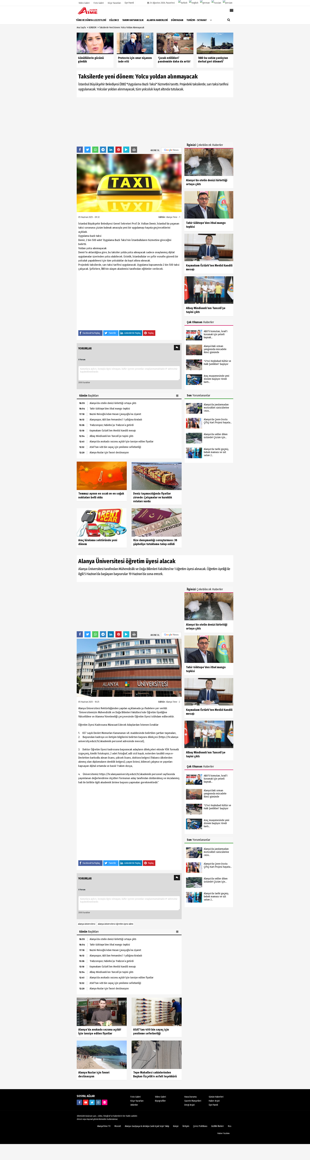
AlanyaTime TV (103, 1126)
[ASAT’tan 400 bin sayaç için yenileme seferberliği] (157, 1011)
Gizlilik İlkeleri (217, 1126)
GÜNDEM (92, 27)
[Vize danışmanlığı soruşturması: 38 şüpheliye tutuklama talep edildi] (157, 522)
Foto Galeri (135, 1096)
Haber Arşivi (214, 1100)
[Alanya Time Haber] (93, 10)
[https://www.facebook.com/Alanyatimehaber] (79, 1102)
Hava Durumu (190, 1096)
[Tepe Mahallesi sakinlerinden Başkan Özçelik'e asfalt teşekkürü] (157, 1054)
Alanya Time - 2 (173, 701)
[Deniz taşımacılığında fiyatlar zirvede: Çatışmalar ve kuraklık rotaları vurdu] (157, 475)
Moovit (117, 1126)
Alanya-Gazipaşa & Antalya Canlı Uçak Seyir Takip (147, 1126)
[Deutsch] (205, 3)
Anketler (134, 1105)
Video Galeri (160, 1096)
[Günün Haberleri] (177, 395)
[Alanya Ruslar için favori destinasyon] (102, 1054)
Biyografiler (160, 1100)
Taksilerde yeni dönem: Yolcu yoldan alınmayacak (121, 27)
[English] (193, 3)
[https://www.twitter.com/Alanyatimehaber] (92, 1102)
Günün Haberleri (216, 1096)
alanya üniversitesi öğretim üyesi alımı (115, 924)
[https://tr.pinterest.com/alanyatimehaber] (104, 1102)
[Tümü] (210, 20)
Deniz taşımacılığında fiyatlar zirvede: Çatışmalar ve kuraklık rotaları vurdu (152, 497)
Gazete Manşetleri (192, 1100)
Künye (176, 1126)
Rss (229, 1126)
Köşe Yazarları (137, 1100)
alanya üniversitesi (86, 924)
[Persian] (227, 3)
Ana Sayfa (81, 27)
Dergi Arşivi (189, 1105)
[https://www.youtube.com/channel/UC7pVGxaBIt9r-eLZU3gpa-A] (85, 1102)
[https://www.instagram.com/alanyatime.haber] (98, 1102)
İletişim (185, 1126)
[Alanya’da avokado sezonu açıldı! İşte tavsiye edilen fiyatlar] (102, 1011)
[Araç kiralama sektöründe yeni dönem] (102, 522)
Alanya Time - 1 (173, 217)
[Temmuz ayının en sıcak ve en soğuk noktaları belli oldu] (102, 475)
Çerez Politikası (200, 1126)
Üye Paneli (129, 2)
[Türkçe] (182, 3)
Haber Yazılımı (223, 1133)
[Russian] (216, 3)
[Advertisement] (129, 121)
